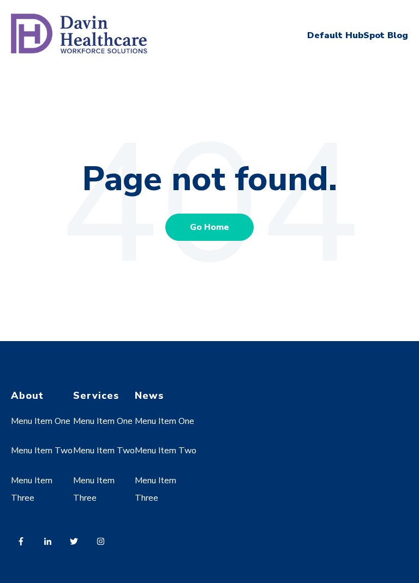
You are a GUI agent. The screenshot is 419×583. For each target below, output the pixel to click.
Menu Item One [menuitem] (40, 421)
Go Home (209, 227)
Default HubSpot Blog (357, 35)
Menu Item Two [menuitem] (42, 451)
